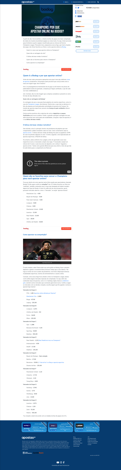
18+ (89, 437)
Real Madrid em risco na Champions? (49, 340)
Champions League (33, 104)
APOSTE (96, 21)
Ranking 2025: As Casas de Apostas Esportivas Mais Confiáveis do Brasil (77, 441)
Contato (89, 444)
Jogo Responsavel (92, 438)
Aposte (36, 427)
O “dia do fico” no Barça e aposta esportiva (51, 362)
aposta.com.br (27, 133)
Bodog (64, 47)
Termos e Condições (92, 443)
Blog (66, 2)
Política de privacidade (93, 441)
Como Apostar (92, 2)
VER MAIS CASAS (87, 50)
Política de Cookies (92, 440)
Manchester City (31, 296)
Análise (43, 427)
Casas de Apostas (78, 2)
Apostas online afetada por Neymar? (45, 293)
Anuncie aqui (76, 446)
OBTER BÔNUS (66, 69)
